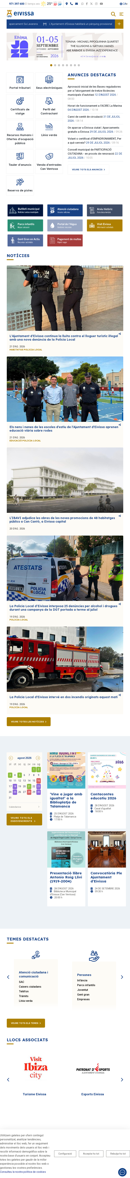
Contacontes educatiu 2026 (103, 796)
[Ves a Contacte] (76, 3)
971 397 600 (16, 3)
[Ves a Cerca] (113, 14)
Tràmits (23, 996)
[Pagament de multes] (65, 240)
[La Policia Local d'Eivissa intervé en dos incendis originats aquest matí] (65, 659)
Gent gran (83, 994)
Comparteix (120, 334)
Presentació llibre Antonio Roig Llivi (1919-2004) (66, 877)
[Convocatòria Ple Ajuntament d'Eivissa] (107, 849)
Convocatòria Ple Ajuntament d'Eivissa (106, 877)
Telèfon (24, 991)
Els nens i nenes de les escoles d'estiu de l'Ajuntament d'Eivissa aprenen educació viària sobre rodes (63, 428)
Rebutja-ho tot (118, 1153)
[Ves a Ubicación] (67, 3)
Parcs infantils (86, 985)
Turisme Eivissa (34, 1094)
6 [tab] (71, 65)
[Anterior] (8, 973)
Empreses (83, 999)
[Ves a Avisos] (119, 24)
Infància (82, 980)
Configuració (65, 1153)
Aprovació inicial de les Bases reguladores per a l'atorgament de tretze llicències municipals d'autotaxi (94, 90)
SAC (21, 982)
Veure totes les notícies (27, 721)
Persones (84, 975)
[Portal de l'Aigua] (65, 225)
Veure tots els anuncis (87, 169)
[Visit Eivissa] (104, 225)
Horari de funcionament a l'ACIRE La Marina (95, 105)
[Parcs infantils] (25, 225)
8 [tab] (79, 65)
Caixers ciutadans (30, 986)
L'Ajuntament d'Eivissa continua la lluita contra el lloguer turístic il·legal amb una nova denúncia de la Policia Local (63, 337)
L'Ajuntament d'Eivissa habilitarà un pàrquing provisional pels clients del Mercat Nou (74, 23)
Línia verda (25, 1000)
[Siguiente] (121, 973)
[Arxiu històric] (104, 210)
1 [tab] (51, 65)
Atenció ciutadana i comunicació (33, 974)
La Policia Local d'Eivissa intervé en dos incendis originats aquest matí (63, 697)
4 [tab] (63, 65)
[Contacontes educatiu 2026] (107, 770)
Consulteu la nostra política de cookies (23, 1171)
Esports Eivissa (92, 1094)
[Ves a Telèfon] (71, 3)
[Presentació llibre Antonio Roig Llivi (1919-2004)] (66, 849)
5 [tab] (67, 65)
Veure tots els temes (24, 1023)
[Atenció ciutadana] (65, 210)
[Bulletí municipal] (25, 210)
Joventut (82, 989)
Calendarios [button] (15, 806)
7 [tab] (75, 65)
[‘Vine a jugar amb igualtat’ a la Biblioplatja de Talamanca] (66, 770)
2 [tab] (55, 65)
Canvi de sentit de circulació (85, 116)
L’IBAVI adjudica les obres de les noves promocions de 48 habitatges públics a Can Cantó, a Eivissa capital (62, 519)
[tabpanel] (65, 46)
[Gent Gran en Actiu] (25, 240)
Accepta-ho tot (91, 1153)
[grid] (24, 781)
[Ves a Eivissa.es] (20, 13)
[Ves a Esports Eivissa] (94, 1069)
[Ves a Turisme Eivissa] (36, 1069)
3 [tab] (59, 65)
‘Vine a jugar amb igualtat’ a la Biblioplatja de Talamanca (66, 800)
